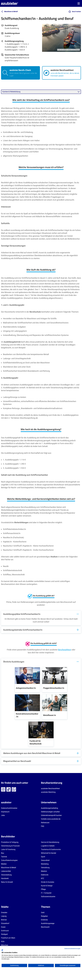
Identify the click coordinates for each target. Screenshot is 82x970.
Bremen (4, 920)
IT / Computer (46, 893)
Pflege (43, 889)
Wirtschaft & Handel (48, 853)
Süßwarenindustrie (48, 897)
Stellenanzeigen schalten (50, 812)
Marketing (45, 864)
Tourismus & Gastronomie (51, 849)
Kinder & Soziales (47, 882)
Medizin (44, 871)
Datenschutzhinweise (9, 808)
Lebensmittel (6, 871)
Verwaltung (45, 868)
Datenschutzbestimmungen (72, 948)
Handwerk (5, 878)
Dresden (4, 913)
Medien (4, 864)
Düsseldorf (5, 923)
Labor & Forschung (8, 849)
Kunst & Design (47, 886)
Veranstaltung (6, 875)
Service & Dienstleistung (50, 842)
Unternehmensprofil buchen (51, 815)
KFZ (42, 878)
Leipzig (4, 916)
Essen (3, 927)
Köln (2, 941)
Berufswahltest (64, 650)
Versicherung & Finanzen (10, 846)
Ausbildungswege (47, 923)
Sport (43, 857)
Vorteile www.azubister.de (50, 819)
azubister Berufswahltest (50, 788)
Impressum (5, 812)
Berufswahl (45, 927)
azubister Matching (48, 792)
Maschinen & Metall (8, 868)
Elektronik (44, 875)
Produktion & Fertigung (9, 842)
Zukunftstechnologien (9, 860)
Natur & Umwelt (7, 882)
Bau (2, 853)
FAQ (42, 826)
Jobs (3, 815)
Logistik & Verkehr (48, 846)
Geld (42, 913)
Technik (4, 857)
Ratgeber (44, 916)
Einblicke (44, 920)
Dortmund (5, 931)
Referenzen (45, 823)
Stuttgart (4, 934)
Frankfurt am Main (8, 938)
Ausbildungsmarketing (49, 808)
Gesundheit (45, 860)
